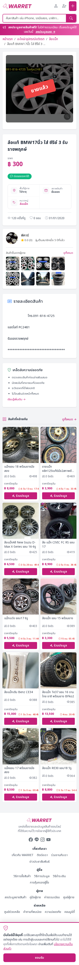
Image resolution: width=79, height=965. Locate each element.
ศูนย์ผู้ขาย (68, 897)
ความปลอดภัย (53, 912)
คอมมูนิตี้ (69, 912)
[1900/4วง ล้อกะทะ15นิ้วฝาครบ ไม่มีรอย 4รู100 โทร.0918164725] (12, 263)
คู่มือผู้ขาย (35, 897)
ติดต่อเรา (42, 855)
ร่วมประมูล (22, 496)
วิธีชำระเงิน (59, 876)
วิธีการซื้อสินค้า (22, 876)
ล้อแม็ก (53, 39)
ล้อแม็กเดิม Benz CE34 (18, 692)
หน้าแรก (8, 39)
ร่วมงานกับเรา (59, 855)
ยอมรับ (39, 957)
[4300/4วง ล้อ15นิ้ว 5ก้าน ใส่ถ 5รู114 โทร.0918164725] (28, 263)
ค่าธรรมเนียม (52, 897)
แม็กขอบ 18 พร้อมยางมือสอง (19, 469)
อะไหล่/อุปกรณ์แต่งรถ (30, 39)
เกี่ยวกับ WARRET (22, 855)
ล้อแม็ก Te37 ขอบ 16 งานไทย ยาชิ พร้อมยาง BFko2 (58, 694)
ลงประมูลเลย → (45, 32)
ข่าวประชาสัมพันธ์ (39, 861)
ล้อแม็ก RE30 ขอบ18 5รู (57, 768)
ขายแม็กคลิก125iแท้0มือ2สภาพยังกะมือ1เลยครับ (57, 469)
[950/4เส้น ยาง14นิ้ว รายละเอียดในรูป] (58, 278)
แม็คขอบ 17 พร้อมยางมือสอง (19, 770)
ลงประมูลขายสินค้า (15, 897)
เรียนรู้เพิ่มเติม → (17, 399)
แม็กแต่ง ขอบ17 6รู (16, 618)
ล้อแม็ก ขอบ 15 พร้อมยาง (57, 618)
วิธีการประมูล (42, 876)
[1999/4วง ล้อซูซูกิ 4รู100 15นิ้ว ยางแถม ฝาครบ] (43, 263)
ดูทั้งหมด (68, 253)
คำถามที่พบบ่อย (32, 912)
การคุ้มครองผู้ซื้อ (39, 882)
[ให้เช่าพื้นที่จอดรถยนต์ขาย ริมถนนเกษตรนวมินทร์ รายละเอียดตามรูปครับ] (43, 278)
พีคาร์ (25, 235)
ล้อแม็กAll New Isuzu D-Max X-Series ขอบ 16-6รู (20, 544)
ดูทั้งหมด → (69, 419)
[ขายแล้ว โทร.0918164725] (58, 263)
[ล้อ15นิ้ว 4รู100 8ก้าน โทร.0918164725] (12, 278)
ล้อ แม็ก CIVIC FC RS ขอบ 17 (58, 544)
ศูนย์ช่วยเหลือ (12, 912)
